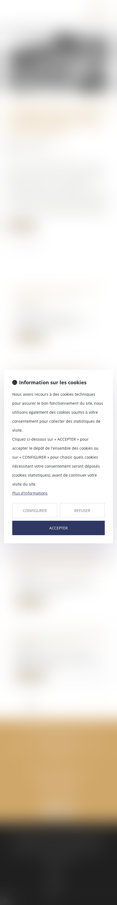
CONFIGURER (35, 510)
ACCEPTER (58, 528)
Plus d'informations (30, 493)
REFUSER (82, 510)
